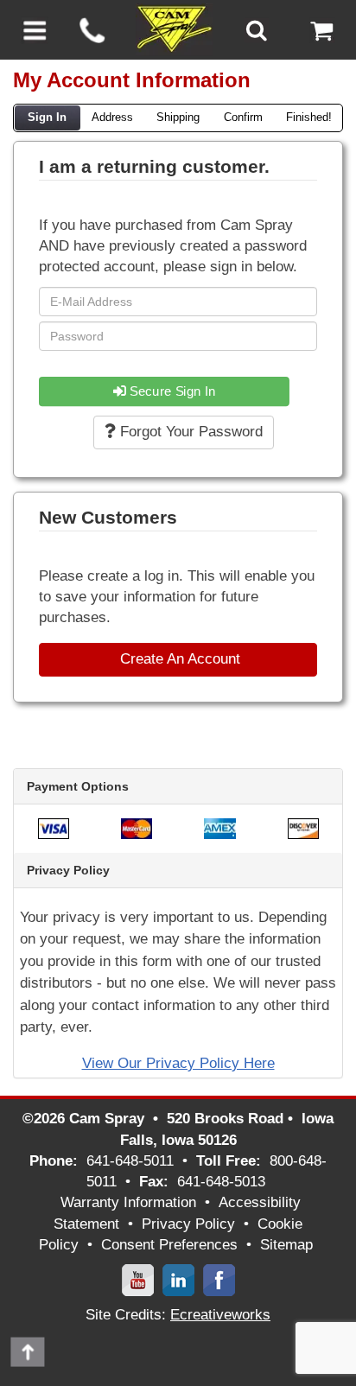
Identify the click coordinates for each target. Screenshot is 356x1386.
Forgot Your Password (189, 431)
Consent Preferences (169, 1245)
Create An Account (178, 659)
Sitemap (286, 1245)
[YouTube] (138, 1279)
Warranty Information (128, 1202)
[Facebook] (219, 1279)
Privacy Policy (188, 1224)
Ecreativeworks (220, 1315)
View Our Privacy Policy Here (178, 1063)
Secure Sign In (171, 391)
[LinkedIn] (178, 1279)
